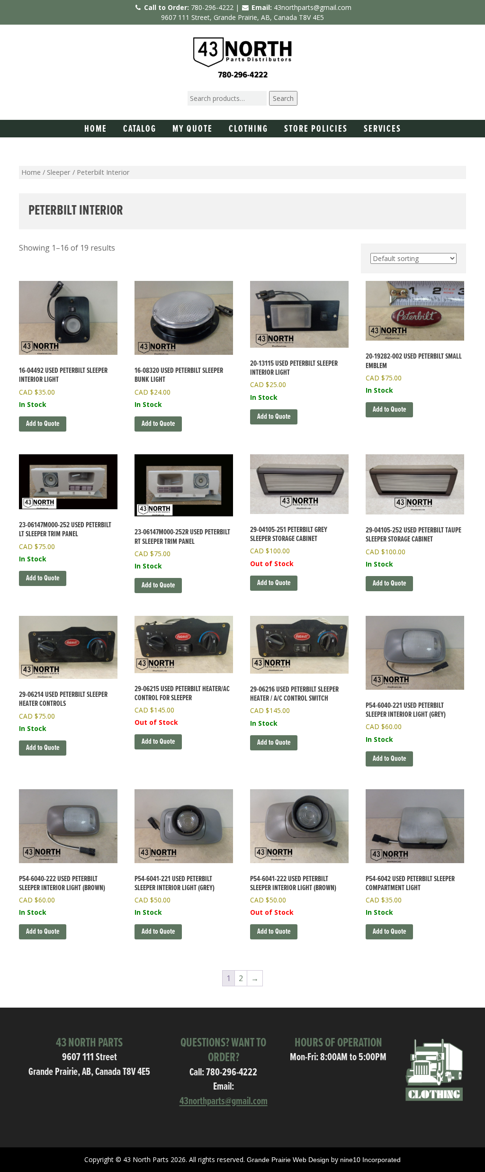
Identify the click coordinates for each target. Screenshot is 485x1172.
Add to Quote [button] (42, 424)
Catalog (139, 129)
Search (283, 98)
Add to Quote (273, 583)
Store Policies (316, 129)
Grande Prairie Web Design (288, 1159)
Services (382, 129)
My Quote (192, 129)
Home (95, 129)
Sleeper (59, 172)
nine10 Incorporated (370, 1159)
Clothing (248, 129)
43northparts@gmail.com (312, 7)
